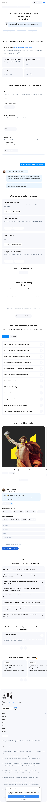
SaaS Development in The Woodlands (21, 763)
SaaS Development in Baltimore (7, 758)
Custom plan (32, 519)
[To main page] (4, 2)
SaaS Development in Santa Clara (34, 772)
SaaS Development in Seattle (31, 765)
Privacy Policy (23, 799)
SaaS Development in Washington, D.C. (20, 758)
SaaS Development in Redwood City (8, 775)
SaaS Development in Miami (7, 749)
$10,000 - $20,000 (15, 519)
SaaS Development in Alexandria (34, 758)
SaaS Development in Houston (39, 751)
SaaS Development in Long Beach (32, 779)
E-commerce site (7, 511)
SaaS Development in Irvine (6, 782)
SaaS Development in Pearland (34, 763)
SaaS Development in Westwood (7, 779)
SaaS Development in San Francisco (24, 751)
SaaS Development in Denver (7, 756)
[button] (39, 787)
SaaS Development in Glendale (21, 777)
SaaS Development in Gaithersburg (21, 784)
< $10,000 (5, 519)
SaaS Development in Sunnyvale (21, 772)
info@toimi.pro (6, 503)
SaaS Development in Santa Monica (34, 775)
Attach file (6, 540)
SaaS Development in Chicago (33, 749)
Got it (23, 796)
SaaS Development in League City (8, 765)
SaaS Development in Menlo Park (21, 775)
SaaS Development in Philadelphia (30, 756)
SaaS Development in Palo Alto (18, 770)
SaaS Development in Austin (20, 749)
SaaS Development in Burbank (33, 777)
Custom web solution (30, 511)
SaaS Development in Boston (18, 756)
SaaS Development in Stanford (30, 770)
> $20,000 (24, 519)
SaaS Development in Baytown (20, 765)
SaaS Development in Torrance (19, 779)
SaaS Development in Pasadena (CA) (8, 777)
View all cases (23, 479)
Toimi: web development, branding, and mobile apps (34, 741)
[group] (23, 450)
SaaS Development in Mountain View (8, 772)
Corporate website (18, 511)
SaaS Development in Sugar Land (7, 763)
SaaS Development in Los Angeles (9, 751)
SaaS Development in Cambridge (34, 784)
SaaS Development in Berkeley (7, 770)
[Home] (3, 7)
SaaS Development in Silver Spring (8, 784)
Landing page (41, 511)
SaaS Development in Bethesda (17, 782)
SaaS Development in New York (8, 753)
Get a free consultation (9, 548)
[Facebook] (3, 794)
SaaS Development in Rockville (29, 782)
